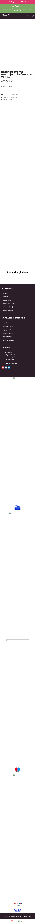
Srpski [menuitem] (14, 921)
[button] (27, 15)
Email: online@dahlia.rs (11, 363)
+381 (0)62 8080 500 (17, 6)
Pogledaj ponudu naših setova (17, 2)
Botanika (9, 99)
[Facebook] (6, 367)
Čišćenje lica (13, 97)
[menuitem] (13, 921)
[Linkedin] (9, 367)
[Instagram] (3, 367)
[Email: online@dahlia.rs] (2, 363)
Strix (30, 916)
